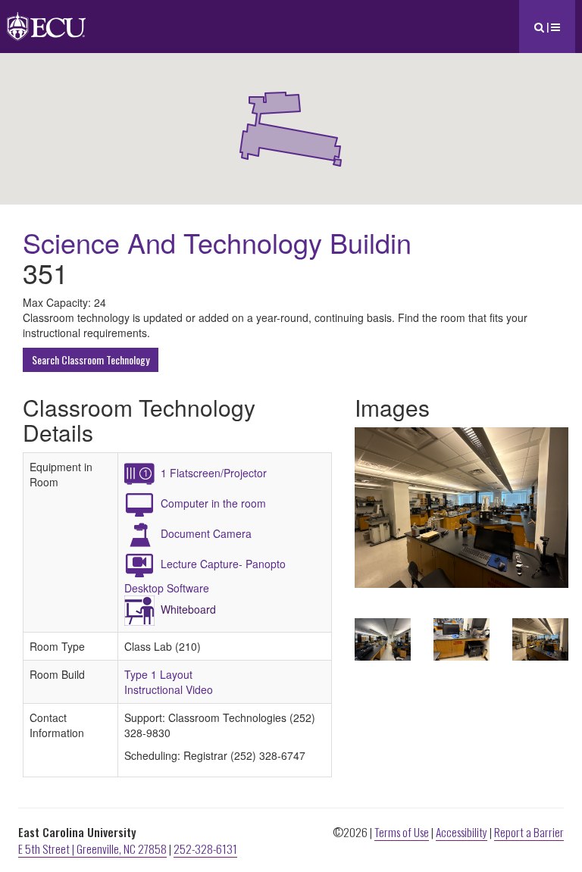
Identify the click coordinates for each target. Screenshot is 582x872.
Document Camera (206, 533)
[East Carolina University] (46, 19)
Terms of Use (401, 832)
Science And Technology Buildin (217, 242)
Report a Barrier (529, 832)
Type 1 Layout (158, 674)
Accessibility (461, 832)
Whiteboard (188, 609)
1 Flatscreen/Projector (214, 472)
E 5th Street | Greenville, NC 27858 (92, 848)
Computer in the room (213, 503)
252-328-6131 (205, 848)
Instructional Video (168, 689)
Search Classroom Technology (90, 359)
